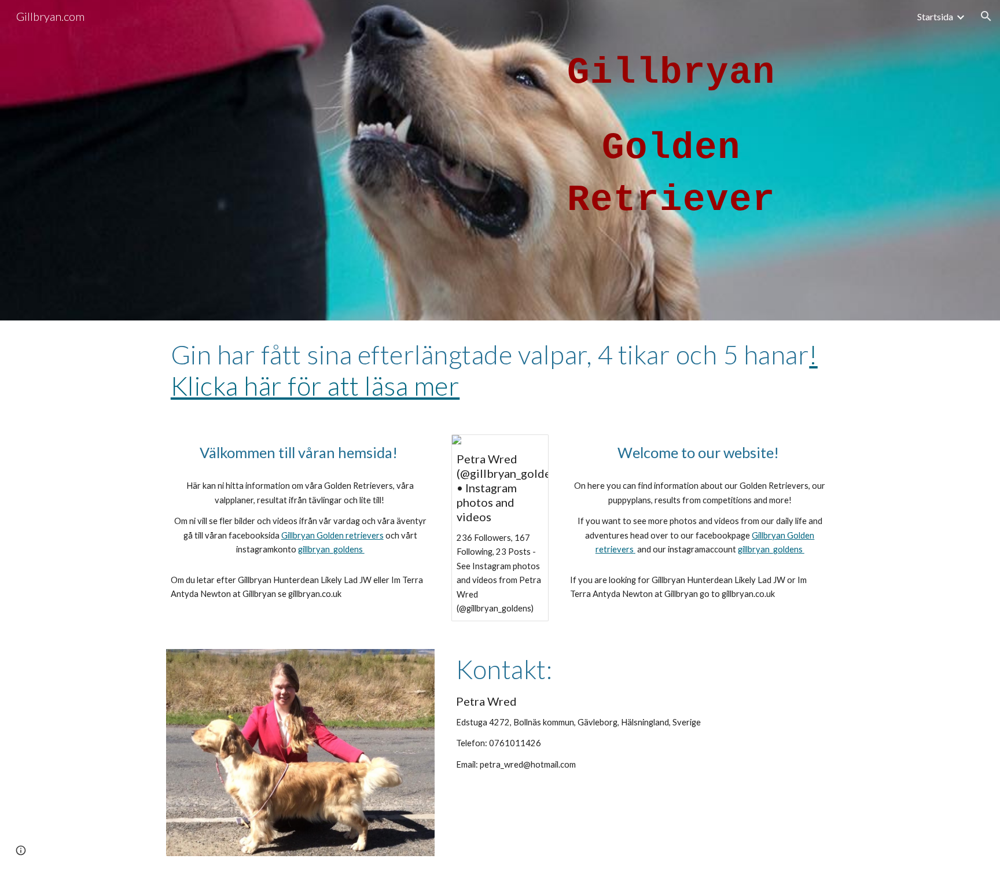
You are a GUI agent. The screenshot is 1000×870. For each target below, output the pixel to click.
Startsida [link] (935, 16)
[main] (671, 160)
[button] (986, 16)
